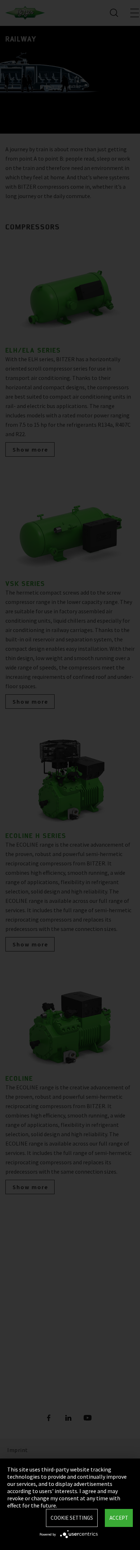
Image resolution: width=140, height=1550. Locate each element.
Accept (118, 1517)
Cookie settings (72, 1517)
